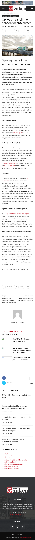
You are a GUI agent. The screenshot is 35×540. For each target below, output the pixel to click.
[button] (3, 8)
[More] (28, 31)
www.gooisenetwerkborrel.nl (11, 456)
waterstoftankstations (9, 163)
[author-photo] (17, 319)
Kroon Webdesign (26, 537)
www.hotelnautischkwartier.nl (11, 468)
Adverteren (20, 534)
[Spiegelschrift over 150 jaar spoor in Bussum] (7, 360)
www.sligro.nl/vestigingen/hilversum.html (14, 460)
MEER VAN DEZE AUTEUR (11, 335)
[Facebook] (12, 527)
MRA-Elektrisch (9, 166)
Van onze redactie (10, 26)
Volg (31, 383)
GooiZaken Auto (11, 13)
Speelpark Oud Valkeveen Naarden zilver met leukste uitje (9, 300)
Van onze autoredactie (8, 400)
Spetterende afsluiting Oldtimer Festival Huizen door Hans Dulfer (22, 350)
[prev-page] (15, 367)
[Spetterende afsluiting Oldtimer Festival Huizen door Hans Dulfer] (7, 350)
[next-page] (19, 367)
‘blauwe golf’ (17, 133)
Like (32, 378)
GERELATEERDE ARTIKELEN (12, 332)
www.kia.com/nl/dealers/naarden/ (12, 464)
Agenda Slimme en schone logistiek (18, 214)
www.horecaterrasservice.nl (10, 466)
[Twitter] (23, 527)
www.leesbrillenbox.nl (8, 458)
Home (3, 13)
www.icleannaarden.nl (9, 462)
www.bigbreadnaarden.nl (9, 454)
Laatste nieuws (15, 16)
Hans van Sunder (7, 411)
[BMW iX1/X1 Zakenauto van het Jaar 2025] (7, 341)
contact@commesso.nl (17, 514)
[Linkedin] (17, 527)
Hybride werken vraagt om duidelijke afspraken (25, 299)
